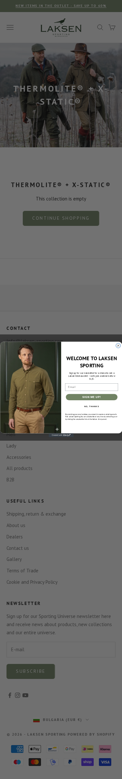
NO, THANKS (91, 406)
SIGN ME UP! (91, 397)
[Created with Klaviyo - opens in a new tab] (61, 435)
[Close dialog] (118, 345)
